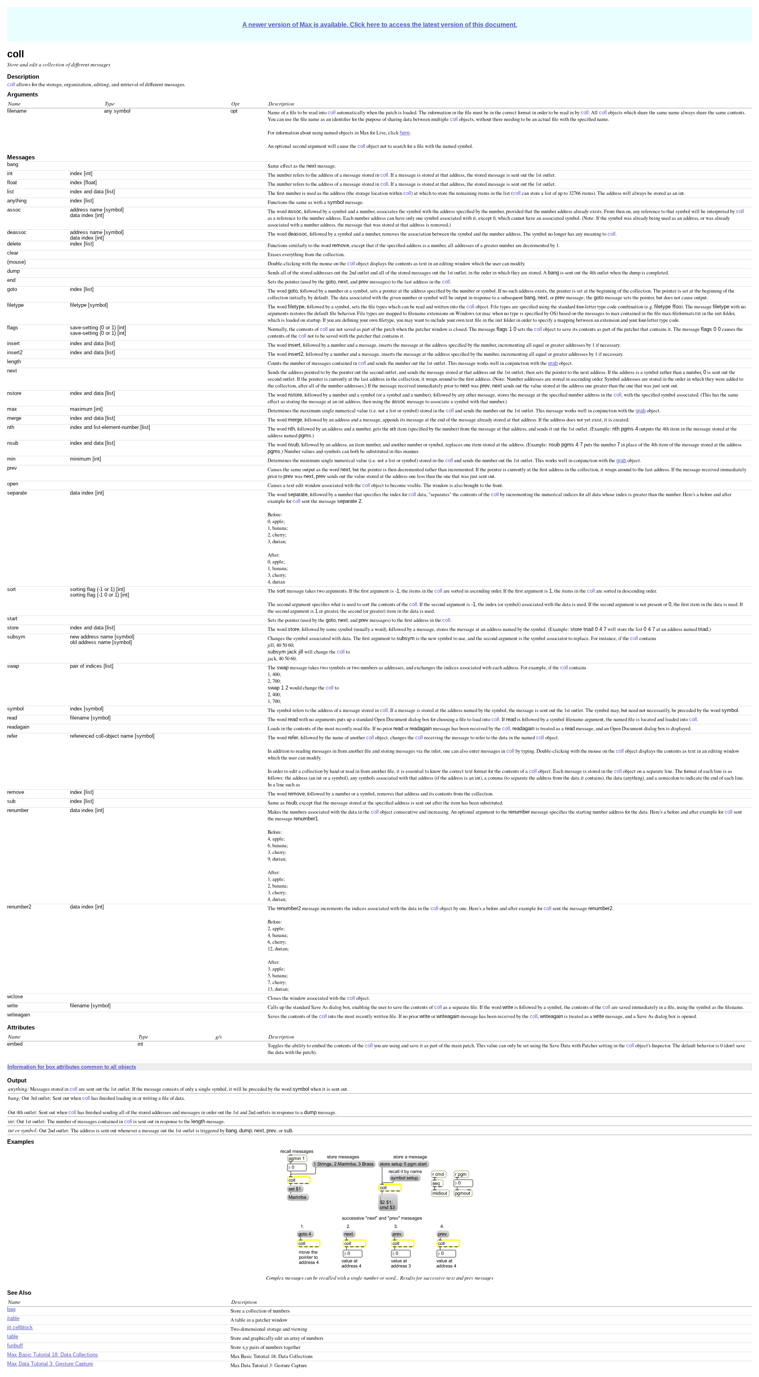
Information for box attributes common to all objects (72, 1067)
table (12, 1336)
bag (11, 1309)
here (405, 133)
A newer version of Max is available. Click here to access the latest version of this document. (379, 24)
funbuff (15, 1346)
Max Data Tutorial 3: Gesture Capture (50, 1364)
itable (13, 1318)
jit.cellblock (20, 1327)
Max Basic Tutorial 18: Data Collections (52, 1355)
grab (553, 363)
